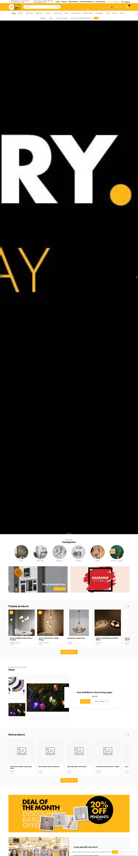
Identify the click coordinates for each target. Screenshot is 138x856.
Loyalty (58, 1)
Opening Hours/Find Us (87, 1)
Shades (114, 13)
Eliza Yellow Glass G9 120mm (49, 766)
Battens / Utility (87, 13)
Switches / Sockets (61, 18)
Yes (115, 852)
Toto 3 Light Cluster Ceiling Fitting (49, 639)
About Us (64, 1)
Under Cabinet (75, 13)
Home (14, 13)
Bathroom (39, 13)
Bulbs (66, 13)
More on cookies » (130, 852)
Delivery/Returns (73, 1)
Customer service (100, 1)
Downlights (99, 13)
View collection (68, 652)
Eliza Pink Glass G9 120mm (77, 766)
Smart (50, 18)
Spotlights (43, 18)
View (84, 701)
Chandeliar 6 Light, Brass (76, 638)
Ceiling (20, 13)
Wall (107, 13)
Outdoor (47, 13)
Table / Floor (29, 13)
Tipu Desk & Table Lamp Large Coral (21, 767)
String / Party (57, 13)
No (122, 852)
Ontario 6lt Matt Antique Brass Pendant (21, 639)
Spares (122, 13)
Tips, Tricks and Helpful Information (81, 18)
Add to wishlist (99, 701)
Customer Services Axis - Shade (107, 766)
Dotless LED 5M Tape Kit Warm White (107, 639)
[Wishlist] (121, 7)
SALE (96, 18)
